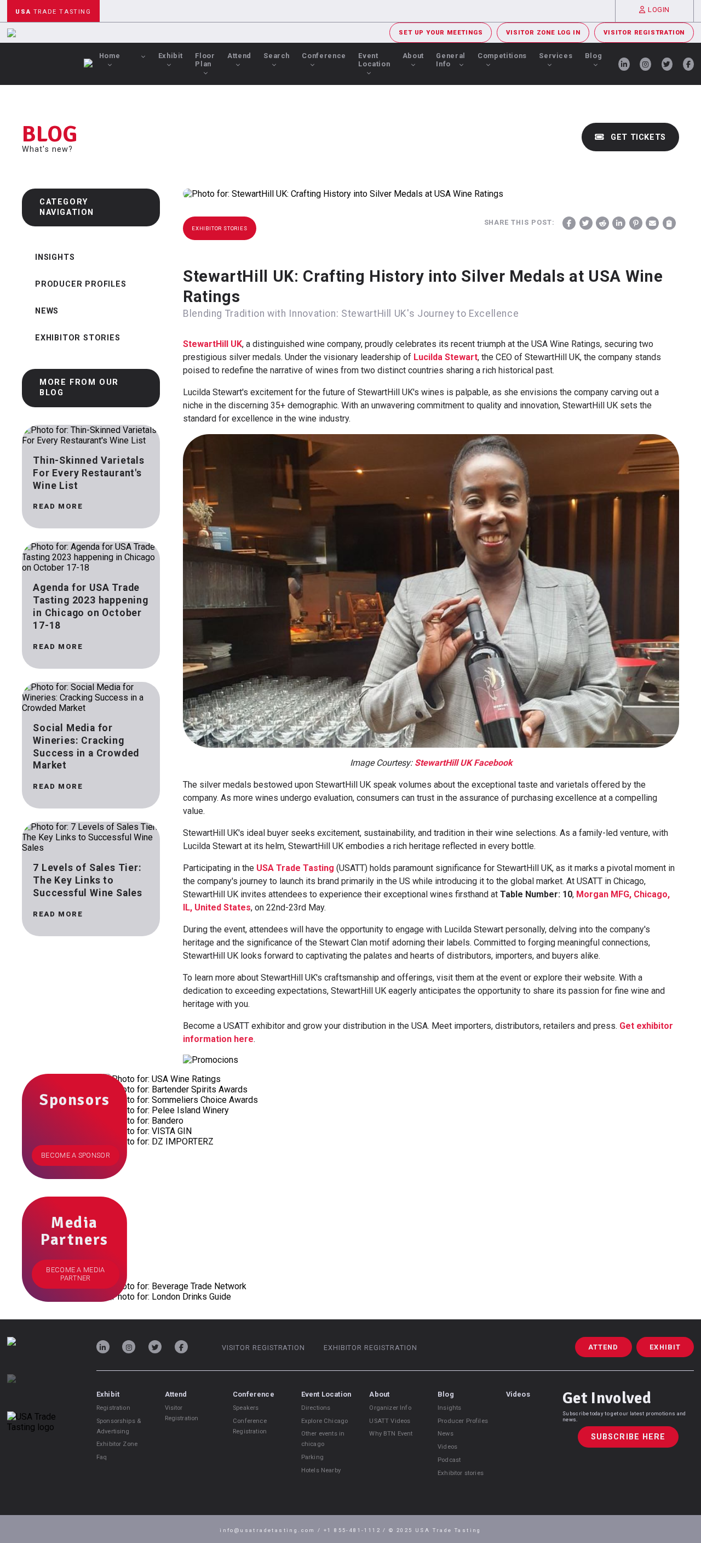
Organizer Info (390, 1407)
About (413, 56)
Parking (312, 1457)
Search (276, 56)
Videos (447, 1446)
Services (555, 56)
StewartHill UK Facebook (464, 763)
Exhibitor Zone (116, 1444)
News (47, 311)
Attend (239, 56)
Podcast (449, 1460)
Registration (113, 1407)
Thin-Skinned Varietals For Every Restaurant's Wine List (89, 473)
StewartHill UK (212, 344)
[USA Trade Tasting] (41, 1355)
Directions (316, 1407)
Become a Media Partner (75, 1274)
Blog (593, 56)
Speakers (245, 1407)
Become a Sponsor (75, 1155)
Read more (58, 506)
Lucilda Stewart (445, 357)
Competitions (502, 56)
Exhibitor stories (461, 1473)
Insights (54, 257)
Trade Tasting (53, 11)
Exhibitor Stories (77, 338)
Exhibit (170, 56)
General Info (450, 60)
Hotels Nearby (321, 1470)
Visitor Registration (644, 32)
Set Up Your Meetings (440, 32)
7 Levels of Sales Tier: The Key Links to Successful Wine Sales (87, 880)
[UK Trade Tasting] (41, 1392)
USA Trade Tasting (295, 868)
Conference (324, 56)
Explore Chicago (324, 1421)
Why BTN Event (390, 1433)
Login (659, 9)
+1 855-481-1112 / (356, 1530)
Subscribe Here (628, 1437)
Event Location (374, 60)
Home (109, 56)
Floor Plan (205, 60)
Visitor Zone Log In (543, 32)
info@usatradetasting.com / (272, 1530)
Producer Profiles (81, 284)
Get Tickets (637, 137)
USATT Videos (389, 1421)
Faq (101, 1457)
